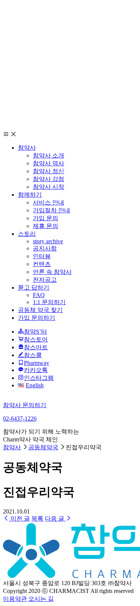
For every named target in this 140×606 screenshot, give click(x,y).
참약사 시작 (48, 187)
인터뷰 (42, 256)
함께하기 (30, 194)
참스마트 (36, 347)
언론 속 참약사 (52, 272)
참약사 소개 (48, 155)
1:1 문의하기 (49, 302)
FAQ (39, 295)
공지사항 (45, 248)
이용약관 (15, 599)
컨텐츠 (42, 264)
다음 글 (55, 518)
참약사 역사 (48, 163)
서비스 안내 (48, 202)
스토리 (27, 234)
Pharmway (36, 363)
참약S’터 (35, 331)
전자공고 (45, 280)
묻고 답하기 (33, 287)
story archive (48, 241)
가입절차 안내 (51, 210)
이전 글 (19, 518)
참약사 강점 (48, 179)
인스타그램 (39, 378)
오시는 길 (41, 599)
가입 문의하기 (36, 318)
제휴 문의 (45, 226)
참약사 (27, 147)
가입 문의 (45, 218)
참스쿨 (33, 355)
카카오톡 (36, 370)
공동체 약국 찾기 (40, 310)
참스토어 (36, 339)
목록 (37, 518)
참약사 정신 (48, 171)
